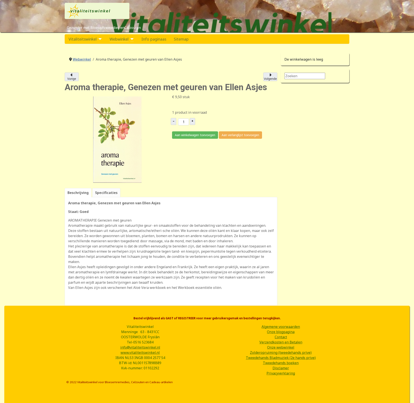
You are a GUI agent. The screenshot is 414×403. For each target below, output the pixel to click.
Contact (281, 337)
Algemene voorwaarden (281, 326)
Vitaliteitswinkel (83, 39)
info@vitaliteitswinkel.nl (140, 347)
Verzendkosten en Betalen (280, 342)
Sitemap (181, 39)
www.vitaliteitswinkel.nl (140, 352)
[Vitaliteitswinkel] (99, 39)
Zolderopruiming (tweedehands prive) (281, 352)
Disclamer (281, 368)
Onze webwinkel (280, 347)
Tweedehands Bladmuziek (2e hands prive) (281, 357)
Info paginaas (153, 39)
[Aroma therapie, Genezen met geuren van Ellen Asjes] (117, 139)
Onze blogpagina (281, 331)
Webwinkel (119, 39)
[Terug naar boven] (406, 395)
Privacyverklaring (281, 373)
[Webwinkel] (131, 39)
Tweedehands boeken (281, 362)
